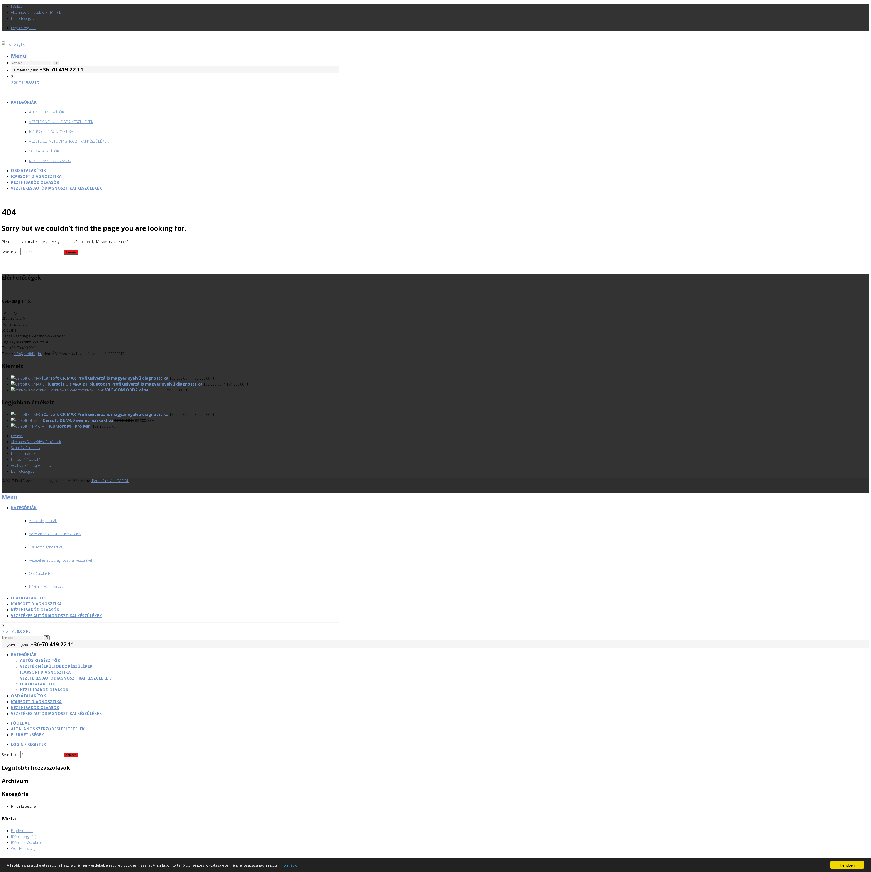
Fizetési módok (23, 453)
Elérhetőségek (22, 18)
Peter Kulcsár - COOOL (110, 480)
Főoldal (17, 6)
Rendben (847, 865)
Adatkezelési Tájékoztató (31, 465)
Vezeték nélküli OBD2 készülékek (61, 121)
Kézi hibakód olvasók (50, 160)
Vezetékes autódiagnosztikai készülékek (69, 141)
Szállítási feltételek (25, 447)
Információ (288, 865)
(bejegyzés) (23, 836)
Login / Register (23, 27)
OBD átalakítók (44, 151)
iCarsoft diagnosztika (51, 131)
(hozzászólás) (26, 842)
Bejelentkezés (22, 830)
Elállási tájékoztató (26, 459)
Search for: (11, 251)
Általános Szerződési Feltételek (36, 12)
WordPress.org (23, 848)
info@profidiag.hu (28, 353)
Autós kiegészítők (46, 112)
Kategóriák (24, 654)
